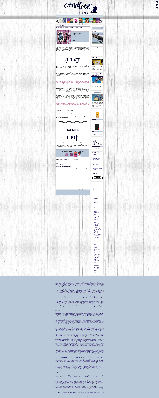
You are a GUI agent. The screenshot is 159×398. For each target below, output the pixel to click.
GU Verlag (64, 380)
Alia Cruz (93, 313)
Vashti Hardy (102, 367)
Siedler (96, 386)
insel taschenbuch (65, 392)
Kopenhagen (72, 291)
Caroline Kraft (73, 321)
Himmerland (57, 289)
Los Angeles (82, 292)
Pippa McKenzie (57, 357)
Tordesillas (72, 303)
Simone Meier (93, 361)
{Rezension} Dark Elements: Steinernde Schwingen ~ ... (96, 263)
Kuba (82, 291)
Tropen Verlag (78, 387)
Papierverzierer (75, 384)
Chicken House (70, 376)
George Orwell (100, 330)
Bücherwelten (67, 160)
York (83, 306)
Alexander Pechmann (86, 312)
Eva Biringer (62, 329)
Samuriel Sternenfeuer (75, 360)
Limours (63, 292)
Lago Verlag (102, 382)
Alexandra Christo (64, 313)
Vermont (85, 305)
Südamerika (90, 302)
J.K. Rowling (93, 334)
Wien (71, 306)
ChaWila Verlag (64, 376)
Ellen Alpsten (58, 328)
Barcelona (81, 282)
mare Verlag (75, 392)
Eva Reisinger (67, 329)
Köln (85, 291)
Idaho (76, 289)
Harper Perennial (65, 381)
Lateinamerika (97, 291)
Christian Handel (77, 322)
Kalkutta (85, 290)
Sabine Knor (64, 360)
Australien (69, 282)
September (95, 202)
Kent (59, 291)
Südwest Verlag (58, 387)
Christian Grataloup (71, 322)
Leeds (102, 291)
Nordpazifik (85, 296)
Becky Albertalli (78, 319)
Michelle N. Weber (94, 351)
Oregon (63, 297)
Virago (59, 388)
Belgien (94, 282)
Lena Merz (85, 345)
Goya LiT (80, 380)
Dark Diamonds (90, 376)
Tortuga (76, 303)
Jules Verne (89, 339)
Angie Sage (70, 315)
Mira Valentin (71, 352)
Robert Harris (64, 359)
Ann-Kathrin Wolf (86, 315)
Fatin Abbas (102, 329)
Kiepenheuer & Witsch (79, 382)
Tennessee (98, 302)
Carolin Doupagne (61, 321)
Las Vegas (92, 291)
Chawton (61, 284)
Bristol (85, 283)
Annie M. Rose (89, 316)
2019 (93, 193)
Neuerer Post (58, 190)
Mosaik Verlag (88, 383)
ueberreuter (102, 392)
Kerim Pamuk (60, 343)
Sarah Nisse (59, 361)
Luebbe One (62, 383)
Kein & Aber (72, 382)
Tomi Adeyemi (75, 367)
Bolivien (56, 283)
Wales (95, 305)
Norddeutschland (76, 296)
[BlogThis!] (74, 159)
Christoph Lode (76, 323)
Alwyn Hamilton (61, 314)
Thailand (58, 303)
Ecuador (95, 285)
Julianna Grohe (79, 340)
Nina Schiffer (63, 354)
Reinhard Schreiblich (91, 357)
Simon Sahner (88, 361)
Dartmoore (101, 284)
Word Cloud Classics (78, 388)
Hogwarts (65, 289)
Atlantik (60, 282)
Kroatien (79, 291)
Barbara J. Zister (61, 319)
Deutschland (64, 285)
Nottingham (94, 296)
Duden (78, 377)
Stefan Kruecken (81, 362)
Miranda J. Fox (77, 352)
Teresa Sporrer (74, 366)
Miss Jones (94, 157)
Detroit (60, 285)
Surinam (84, 302)
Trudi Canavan (80, 367)
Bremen (76, 283)
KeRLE (68, 382)
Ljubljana (72, 292)
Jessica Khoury (61, 338)
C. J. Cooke (79, 320)
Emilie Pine (77, 328)
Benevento (71, 375)
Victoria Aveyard (65, 368)
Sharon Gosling (73, 361)
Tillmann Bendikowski (59, 367)
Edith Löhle (70, 327)
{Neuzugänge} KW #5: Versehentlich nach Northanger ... (96, 247)
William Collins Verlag (71, 388)
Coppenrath (76, 376)
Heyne (70, 381)
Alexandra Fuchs (76, 313)
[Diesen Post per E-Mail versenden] (74, 159)
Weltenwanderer (95, 154)
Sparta (67, 302)
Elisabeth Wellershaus (85, 327)
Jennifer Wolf (90, 336)
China (76, 284)
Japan (73, 290)
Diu (69, 285)
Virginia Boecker (71, 368)
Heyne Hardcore (74, 381)
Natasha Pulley (60, 353)
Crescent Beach (93, 284)
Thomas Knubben (86, 366)
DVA (85, 376)
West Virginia (66, 306)
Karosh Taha (99, 340)
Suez (80, 302)
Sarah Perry (63, 361)
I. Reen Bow (98, 332)
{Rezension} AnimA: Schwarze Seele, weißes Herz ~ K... (96, 232)
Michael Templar (87, 351)
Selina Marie (68, 361)
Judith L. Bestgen (79, 339)
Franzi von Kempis (94, 330)
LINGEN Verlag (96, 382)
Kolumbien (66, 291)
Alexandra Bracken (58, 313)
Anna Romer (63, 316)
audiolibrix (80, 389)
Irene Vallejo (81, 334)
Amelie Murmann (69, 314)
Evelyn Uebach (83, 329)
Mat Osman (86, 350)
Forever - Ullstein (58, 380)
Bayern (91, 282)
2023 (93, 188)
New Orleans (57, 296)
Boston (64, 283)
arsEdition (71, 389)
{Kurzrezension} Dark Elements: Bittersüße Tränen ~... (96, 257)
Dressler (75, 377)
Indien (83, 289)
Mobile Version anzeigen (73, 192)
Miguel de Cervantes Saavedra (59, 352)
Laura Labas (58, 345)
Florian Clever (73, 330)
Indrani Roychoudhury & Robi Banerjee (68, 334)
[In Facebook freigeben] (76, 159)
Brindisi (82, 283)
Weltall (61, 306)
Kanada (89, 290)
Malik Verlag (70, 383)
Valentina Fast (95, 367)
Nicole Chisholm (83, 353)
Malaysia (96, 292)
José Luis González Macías (71, 339)
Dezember (95, 198)
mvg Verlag (84, 392)
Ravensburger (64, 386)
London (76, 292)
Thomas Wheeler (98, 366)
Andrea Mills (93, 314)
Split (70, 302)
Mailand (93, 292)
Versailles (88, 305)
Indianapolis (79, 289)
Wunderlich (91, 388)
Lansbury (88, 291)
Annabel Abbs (73, 316)
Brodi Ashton (74, 320)
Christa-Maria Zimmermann (64, 322)
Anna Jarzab (93, 315)
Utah (65, 305)
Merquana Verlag (82, 383)
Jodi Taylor (76, 338)
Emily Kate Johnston (83, 328)
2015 (93, 272)
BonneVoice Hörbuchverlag (99, 375)
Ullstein (86, 387)
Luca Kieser (94, 346)
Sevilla (83, 301)
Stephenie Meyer (72, 363)
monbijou (80, 392)
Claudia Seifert (86, 323)
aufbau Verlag (85, 389)
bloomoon (97, 389)
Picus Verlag (99, 384)
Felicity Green (63, 330)
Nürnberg (101, 296)
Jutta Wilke (89, 340)
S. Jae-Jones (99, 359)
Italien (63, 290)
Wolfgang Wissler (90, 368)
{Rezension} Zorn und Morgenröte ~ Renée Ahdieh (96, 238)
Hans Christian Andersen (90, 331)
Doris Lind (61, 327)
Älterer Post (86, 190)
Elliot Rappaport (64, 328)
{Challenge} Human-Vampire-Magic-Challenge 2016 (96, 268)
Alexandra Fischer (70, 313)
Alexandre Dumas (88, 313)
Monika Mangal (98, 352)
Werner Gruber (77, 368)
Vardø (78, 305)
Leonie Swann (99, 345)
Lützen (86, 292)
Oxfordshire (79, 297)
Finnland (77, 286)
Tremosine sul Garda (91, 303)
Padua (89, 297)
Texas (103, 302)
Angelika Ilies (65, 315)
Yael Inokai (95, 368)
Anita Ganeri (79, 315)
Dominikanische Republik (74, 285)
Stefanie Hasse (93, 362)
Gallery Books (69, 380)
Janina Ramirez (76, 335)
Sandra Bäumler (82, 360)
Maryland (93, 293)
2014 (93, 273)
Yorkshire (87, 306)
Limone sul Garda (58, 292)
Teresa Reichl (68, 366)
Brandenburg (68, 283)
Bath (87, 282)
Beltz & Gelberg (66, 375)
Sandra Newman (88, 360)
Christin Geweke (95, 322)
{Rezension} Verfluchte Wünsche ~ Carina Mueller (96, 244)
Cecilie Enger (78, 321)
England (59, 286)
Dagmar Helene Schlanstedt (85, 324)
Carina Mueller (77, 34)
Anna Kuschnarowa (99, 315)
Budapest (91, 283)
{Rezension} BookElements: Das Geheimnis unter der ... (96, 241)
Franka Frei (89, 330)
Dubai (80, 285)
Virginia (92, 305)
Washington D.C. (99, 305)
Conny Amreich (100, 323)
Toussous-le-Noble (80, 303)
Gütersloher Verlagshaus (91, 380)
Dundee (83, 285)
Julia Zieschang (61, 340)
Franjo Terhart (85, 330)
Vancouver (74, 305)
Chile (73, 284)
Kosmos (91, 382)
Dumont (82, 377)
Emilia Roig (73, 328)
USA (56, 305)
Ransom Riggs (72, 357)
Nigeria (72, 296)
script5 (95, 392)
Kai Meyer (94, 340)
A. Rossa (62, 312)
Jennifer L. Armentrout (79, 336)
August (95, 203)
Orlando (71, 297)
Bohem (93, 375)
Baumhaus (60, 375)
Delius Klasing (96, 376)
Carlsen (57, 376)
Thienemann (72, 387)
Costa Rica (88, 284)
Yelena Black (100, 368)
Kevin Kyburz (85, 343)
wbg (57, 393)
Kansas (93, 290)
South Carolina (57, 302)
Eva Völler (72, 329)
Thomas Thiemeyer (92, 366)
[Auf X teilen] (75, 159)
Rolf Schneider (81, 359)
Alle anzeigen (101, 170)
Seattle (77, 301)
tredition (98, 392)
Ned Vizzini (64, 353)
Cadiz (95, 283)
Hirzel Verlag (86, 381)
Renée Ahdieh (97, 357)
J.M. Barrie (99, 334)
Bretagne (79, 283)
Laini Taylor (80, 344)
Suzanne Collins (97, 363)
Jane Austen (66, 335)
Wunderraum (96, 388)
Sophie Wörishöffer (75, 362)
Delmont (56, 285)
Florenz (81, 286)
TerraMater (63, 387)
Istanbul (59, 290)
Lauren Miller (74, 345)
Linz (66, 292)
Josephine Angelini (58, 339)
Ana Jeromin (88, 314)
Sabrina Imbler (69, 360)
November (95, 199)
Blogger (86, 396)
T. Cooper (61, 365)
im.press (76, 35)
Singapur (98, 301)
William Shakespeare (83, 368)
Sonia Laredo (63, 362)
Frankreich (94, 286)
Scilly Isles (73, 301)
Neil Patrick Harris (69, 353)
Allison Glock (98, 313)
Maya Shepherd (57, 351)
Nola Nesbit (74, 354)
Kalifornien (81, 290)
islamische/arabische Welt (60, 307)
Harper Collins (59, 381)
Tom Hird (70, 367)
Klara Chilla (69, 344)
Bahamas (73, 282)
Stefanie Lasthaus (100, 362)
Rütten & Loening (75, 386)
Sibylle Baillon (78, 361)
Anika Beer (75, 315)
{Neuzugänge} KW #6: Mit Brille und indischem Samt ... (97, 235)
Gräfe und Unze (85, 380)
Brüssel (88, 283)
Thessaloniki (62, 303)
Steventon (77, 302)
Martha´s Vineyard (87, 293)
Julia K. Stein (99, 339)
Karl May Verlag (63, 382)
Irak (86, 289)
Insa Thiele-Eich (76, 334)
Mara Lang (78, 347)
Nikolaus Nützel (89, 353)
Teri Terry (80, 366)
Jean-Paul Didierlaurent (89, 335)
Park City (99, 297)
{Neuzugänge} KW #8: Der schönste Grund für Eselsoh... (97, 217)
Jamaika (70, 290)
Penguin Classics (81, 384)
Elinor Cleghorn (79, 327)
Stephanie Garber (58, 363)
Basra (85, 282)
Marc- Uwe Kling (88, 347)
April (94, 208)
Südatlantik (94, 302)
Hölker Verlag (95, 381)
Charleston (56, 284)
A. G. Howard (57, 312)
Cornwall (83, 284)
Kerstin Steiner (80, 343)
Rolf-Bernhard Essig (87, 359)
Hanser (97, 380)
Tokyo (65, 303)
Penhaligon (93, 384)
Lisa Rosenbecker (77, 346)
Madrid (89, 292)
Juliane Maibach (73, 340)
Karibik (97, 290)
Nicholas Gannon (76, 353)
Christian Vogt (84, 322)
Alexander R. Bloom (94, 312)
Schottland (58, 301)
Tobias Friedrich (66, 367)
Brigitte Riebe (69, 320)
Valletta (71, 305)
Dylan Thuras (65, 327)
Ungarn (62, 305)
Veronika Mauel (59, 368)
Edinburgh (99, 285)
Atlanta (56, 282)
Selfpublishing (88, 386)
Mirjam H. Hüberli (83, 352)
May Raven (96, 350)
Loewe (57, 383)
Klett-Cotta (84, 382)
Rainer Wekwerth (64, 357)
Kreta (76, 291)
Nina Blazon (100, 353)
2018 (93, 194)
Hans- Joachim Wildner (98, 331)
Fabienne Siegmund (96, 329)
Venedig (81, 305)
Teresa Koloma (63, 366)
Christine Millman (61, 323)
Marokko (77, 293)
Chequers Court (65, 284)
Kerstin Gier (66, 343)
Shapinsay (86, 301)
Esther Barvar (57, 329)
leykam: (70, 392)
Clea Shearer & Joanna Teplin (93, 323)
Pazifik (102, 297)
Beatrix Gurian (72, 319)
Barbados (77, 282)
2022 (93, 189)
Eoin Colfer (89, 328)
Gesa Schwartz (57, 331)
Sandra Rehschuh (101, 360)
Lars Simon (84, 344)
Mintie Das (66, 352)
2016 (93, 197)
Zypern (92, 306)
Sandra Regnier (94, 360)
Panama (92, 297)
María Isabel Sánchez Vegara (79, 350)
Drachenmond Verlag (64, 377)
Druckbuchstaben (95, 164)
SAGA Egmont (81, 386)
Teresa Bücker (58, 366)
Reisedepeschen (69, 386)
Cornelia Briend (64, 324)
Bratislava (72, 283)
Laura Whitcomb (63, 345)
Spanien (63, 302)
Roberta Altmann (70, 359)
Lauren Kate (69, 345)
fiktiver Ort (97, 306)
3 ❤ (59, 160)
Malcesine (100, 292)
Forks (90, 286)
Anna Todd (68, 316)
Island (99, 289)
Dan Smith (96, 324)
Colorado (79, 284)
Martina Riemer (100, 349)
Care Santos (92, 320)
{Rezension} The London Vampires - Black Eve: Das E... (96, 254)
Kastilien (56, 291)
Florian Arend (68, 330)
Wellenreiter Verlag (63, 388)
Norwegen (89, 296)
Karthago (101, 290)
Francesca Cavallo (79, 330)
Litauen (69, 292)
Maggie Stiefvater (61, 347)
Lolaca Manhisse (83, 346)
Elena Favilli (74, 327)
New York (62, 296)
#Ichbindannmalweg (96, 212)
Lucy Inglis (98, 346)
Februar (95, 211)
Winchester (75, 306)
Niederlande (67, 296)
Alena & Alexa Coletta (78, 312)
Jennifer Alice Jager (67, 336)
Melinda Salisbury (64, 351)
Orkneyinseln (67, 297)
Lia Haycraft (61, 346)
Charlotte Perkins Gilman (89, 321)
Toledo (68, 303)
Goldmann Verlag (74, 380)
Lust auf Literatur (95, 167)
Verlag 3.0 (96, 387)
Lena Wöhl (89, 345)
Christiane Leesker (89, 322)
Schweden (64, 301)
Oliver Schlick (99, 354)
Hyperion (90, 381)
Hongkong (69, 289)
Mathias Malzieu (91, 350)
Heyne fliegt (80, 381)
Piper (103, 384)
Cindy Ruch (81, 323)
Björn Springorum (59, 320)
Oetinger (93, 383)
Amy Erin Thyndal (76, 314)
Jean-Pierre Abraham (96, 335)
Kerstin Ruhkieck (73, 343)
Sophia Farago (69, 362)
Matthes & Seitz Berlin (76, 383)
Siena (95, 301)
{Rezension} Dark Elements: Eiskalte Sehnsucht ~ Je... (96, 260)
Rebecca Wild (78, 357)
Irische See (91, 289)
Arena (87, 373)
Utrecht (68, 305)
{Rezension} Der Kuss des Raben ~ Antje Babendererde (97, 224)
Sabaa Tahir (59, 360)
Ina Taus (60, 334)
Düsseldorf (91, 285)
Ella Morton (102, 327)
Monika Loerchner (91, 352)
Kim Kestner (95, 343)
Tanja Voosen (90, 365)
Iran (88, 289)
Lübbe (66, 383)
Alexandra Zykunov (82, 313)
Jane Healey (70, 335)
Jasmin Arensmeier (82, 335)
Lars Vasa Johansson (90, 344)
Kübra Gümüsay (75, 344)
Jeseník (77, 290)
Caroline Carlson (67, 321)
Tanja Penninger (80, 365)
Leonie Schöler (94, 345)
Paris (95, 297)
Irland (95, 289)
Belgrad (97, 282)
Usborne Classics (92, 387)
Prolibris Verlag (59, 386)
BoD (90, 375)
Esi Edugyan (101, 328)
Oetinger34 (98, 383)
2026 (93, 184)
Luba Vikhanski (89, 346)
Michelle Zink (100, 351)
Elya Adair (69, 328)
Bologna (60, 283)
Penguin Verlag (88, 384)
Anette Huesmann (60, 315)
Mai (94, 207)
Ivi (103, 381)
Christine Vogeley (69, 323)
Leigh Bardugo (79, 345)
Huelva (73, 289)
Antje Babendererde (95, 316)
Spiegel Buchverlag (101, 386)
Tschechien (97, 303)
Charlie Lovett (83, 321)
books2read (102, 389)
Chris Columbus (96, 321)
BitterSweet (76, 375)
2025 (93, 185)
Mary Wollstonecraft (71, 350)
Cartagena (98, 283)
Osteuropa (75, 297)
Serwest (80, 301)
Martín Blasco (59, 350)
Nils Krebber (95, 353)
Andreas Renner (98, 314)
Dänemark (86, 285)
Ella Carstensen (97, 327)
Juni (94, 206)
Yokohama (80, 306)
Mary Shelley (64, 350)
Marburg (73, 293)
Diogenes (58, 377)
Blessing (87, 375)
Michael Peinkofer (81, 351)
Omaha (60, 297)
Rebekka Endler (84, 357)
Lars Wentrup (96, 344)
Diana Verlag (102, 376)
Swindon (87, 302)
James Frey (60, 335)
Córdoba (97, 284)
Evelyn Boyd (78, 329)
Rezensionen (80, 160)
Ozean (83, 297)
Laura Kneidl (101, 344)
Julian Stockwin (67, 340)
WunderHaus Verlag (86, 388)
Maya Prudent (101, 350)
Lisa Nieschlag (72, 346)
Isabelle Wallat (86, 334)
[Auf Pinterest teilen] (77, 159)
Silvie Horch (83, 361)
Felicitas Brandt (58, 330)
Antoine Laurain (101, 316)
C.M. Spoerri (83, 320)
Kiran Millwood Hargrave (62, 344)
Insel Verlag (99, 381)
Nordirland (81, 296)
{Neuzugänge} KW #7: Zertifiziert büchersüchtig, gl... (97, 229)
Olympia (56, 297)
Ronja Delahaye (93, 359)
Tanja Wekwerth (96, 365)
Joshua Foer (65, 339)
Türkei (101, 303)
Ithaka (66, 290)
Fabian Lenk (89, 329)
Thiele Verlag (68, 387)
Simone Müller (98, 361)
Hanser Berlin (101, 380)
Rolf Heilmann (76, 359)
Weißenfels (56, 306)
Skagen (102, 301)
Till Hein (102, 366)
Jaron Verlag (58, 382)
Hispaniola (61, 289)
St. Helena (73, 302)
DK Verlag (82, 376)
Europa (71, 286)
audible (76, 389)
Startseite (73, 190)
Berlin (101, 282)
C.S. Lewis (88, 320)
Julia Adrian (94, 339)
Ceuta (102, 283)
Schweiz (69, 301)
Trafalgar (85, 303)
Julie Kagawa (84, 340)
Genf (101, 286)
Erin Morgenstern (95, 328)
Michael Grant (76, 351)
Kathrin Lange (80, 342)
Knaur (88, 382)
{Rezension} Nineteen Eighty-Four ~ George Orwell (96, 222)
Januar (94, 270)
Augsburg (64, 282)
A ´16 (63, 160)
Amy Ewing (82, 314)
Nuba (97, 296)
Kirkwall (63, 291)
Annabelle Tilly (78, 316)
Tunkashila (82, 387)
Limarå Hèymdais (66, 346)
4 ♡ (61, 160)
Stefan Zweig (86, 362)
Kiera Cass (89, 343)
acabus (61, 389)
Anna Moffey (57, 316)
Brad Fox (64, 320)
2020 (93, 192)
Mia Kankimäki (71, 351)
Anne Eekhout (84, 316)
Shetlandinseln (91, 301)
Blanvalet (82, 375)
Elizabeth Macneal (91, 327)
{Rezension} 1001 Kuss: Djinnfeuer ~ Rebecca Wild (96, 249)
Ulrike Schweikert (87, 367)
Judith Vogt (84, 339)
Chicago (70, 284)
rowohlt (91, 392)
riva (88, 392)
